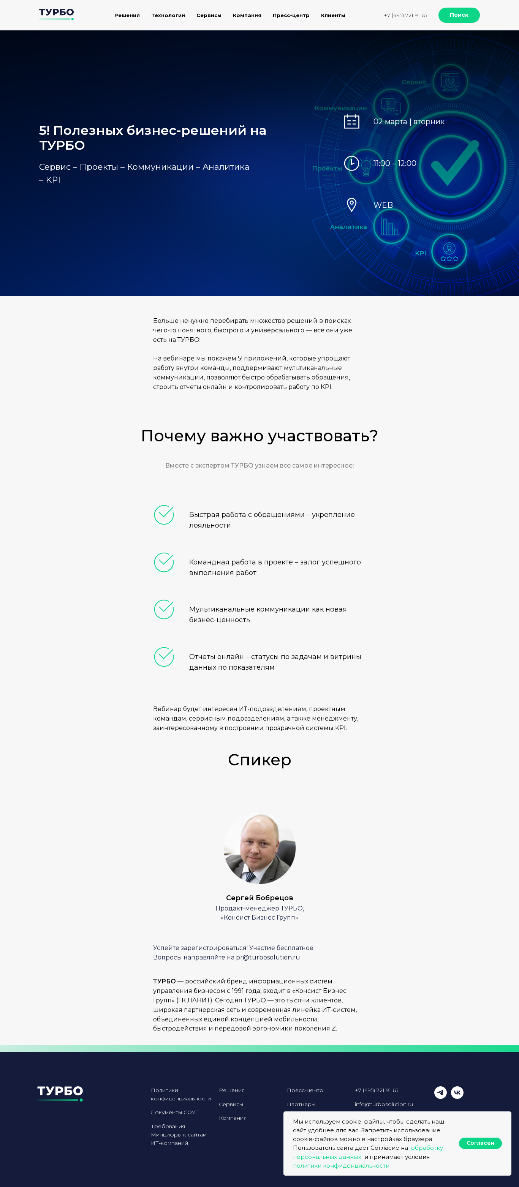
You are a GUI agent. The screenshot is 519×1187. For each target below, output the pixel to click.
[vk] (457, 1097)
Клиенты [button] (333, 15)
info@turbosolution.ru (384, 1104)
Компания (233, 1117)
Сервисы (231, 1104)
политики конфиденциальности (341, 1165)
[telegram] (440, 1097)
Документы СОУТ (175, 1112)
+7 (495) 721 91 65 (405, 15)
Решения (232, 1090)
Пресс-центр (291, 15)
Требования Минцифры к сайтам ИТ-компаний (179, 1134)
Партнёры (301, 1104)
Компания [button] (247, 15)
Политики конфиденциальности (181, 1094)
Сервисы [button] (209, 15)
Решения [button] (127, 15)
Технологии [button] (168, 15)
